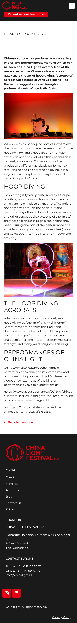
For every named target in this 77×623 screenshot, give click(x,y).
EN (8, 509)
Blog (9, 496)
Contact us (13, 503)
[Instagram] (6, 593)
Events (11, 477)
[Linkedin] (16, 593)
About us (12, 490)
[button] (72, 6)
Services (12, 483)
